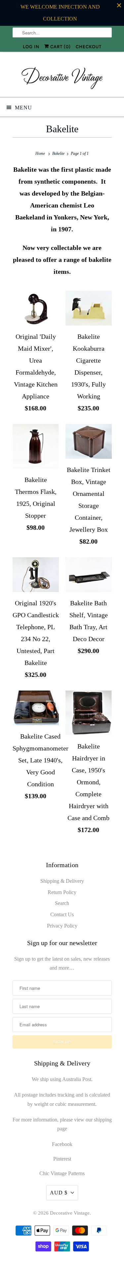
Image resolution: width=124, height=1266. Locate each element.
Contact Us (62, 914)
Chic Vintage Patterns (62, 1173)
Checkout (89, 46)
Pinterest (62, 1159)
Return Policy (62, 892)
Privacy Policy (62, 926)
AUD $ (58, 1192)
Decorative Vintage (70, 1213)
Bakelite (62, 128)
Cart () (60, 46)
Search (62, 903)
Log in (31, 46)
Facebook (62, 1144)
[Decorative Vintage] (62, 77)
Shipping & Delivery (62, 881)
